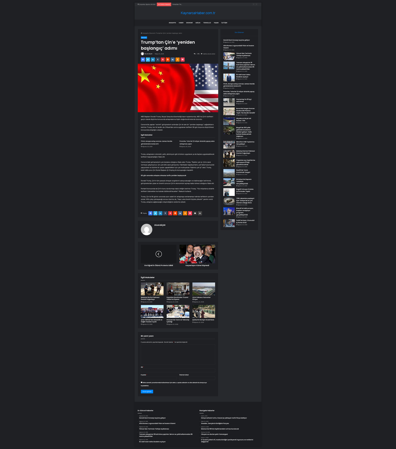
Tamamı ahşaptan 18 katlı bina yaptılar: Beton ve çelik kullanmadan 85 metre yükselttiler (245, 66)
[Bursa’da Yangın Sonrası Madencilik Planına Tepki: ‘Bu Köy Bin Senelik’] (229, 111)
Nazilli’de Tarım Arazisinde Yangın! (243, 171)
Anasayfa (172, 23)
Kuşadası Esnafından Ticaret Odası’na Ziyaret (177, 298)
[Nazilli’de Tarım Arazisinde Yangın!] (229, 173)
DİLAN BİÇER (148, 54)
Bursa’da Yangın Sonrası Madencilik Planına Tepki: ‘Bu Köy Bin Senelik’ (245, 110)
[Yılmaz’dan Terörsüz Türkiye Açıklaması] (229, 56)
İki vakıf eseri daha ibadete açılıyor (243, 76)
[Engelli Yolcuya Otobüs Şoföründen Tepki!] (229, 192)
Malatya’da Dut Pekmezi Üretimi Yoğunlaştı (150, 298)
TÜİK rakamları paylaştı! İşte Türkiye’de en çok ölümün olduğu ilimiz (245, 200)
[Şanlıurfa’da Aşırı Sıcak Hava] (203, 311)
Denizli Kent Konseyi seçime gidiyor (236, 40)
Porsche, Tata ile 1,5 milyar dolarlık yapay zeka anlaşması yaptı (238, 93)
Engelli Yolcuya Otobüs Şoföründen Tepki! (244, 190)
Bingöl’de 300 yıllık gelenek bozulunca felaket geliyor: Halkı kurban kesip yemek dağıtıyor (244, 132)
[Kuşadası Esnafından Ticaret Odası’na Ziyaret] (178, 289)
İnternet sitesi (184, 375)
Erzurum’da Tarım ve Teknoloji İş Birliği (178, 321)
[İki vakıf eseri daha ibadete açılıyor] (229, 77)
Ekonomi (189, 23)
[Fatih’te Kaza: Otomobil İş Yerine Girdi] (229, 223)
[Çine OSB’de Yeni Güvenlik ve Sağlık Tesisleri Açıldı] (152, 311)
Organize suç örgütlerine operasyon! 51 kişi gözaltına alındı (245, 162)
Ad (142, 367)
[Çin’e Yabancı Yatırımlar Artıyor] (203, 289)
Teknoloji (207, 23)
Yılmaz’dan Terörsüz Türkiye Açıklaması (184, 4)
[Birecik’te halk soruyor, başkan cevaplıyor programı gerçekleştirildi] (229, 211)
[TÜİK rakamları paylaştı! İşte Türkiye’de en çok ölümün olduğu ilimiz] (229, 201)
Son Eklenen (239, 32)
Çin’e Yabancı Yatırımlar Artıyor (201, 298)
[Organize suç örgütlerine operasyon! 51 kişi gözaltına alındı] (229, 163)
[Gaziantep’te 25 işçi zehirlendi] (229, 102)
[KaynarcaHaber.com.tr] (198, 12)
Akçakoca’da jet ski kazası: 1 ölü (243, 119)
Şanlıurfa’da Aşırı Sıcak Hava (203, 320)
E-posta (144, 375)
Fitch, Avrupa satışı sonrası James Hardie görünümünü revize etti (239, 85)
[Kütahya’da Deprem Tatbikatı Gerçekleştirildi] (229, 182)
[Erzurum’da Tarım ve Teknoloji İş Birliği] (178, 311)
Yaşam (216, 23)
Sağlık (198, 23)
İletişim (224, 23)
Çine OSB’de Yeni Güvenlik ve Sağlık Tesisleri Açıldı (151, 321)
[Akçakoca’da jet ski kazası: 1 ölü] (229, 121)
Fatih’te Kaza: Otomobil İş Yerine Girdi (245, 221)
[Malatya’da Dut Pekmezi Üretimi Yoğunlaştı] (152, 289)
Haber (181, 23)
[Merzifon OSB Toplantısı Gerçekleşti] (229, 145)
